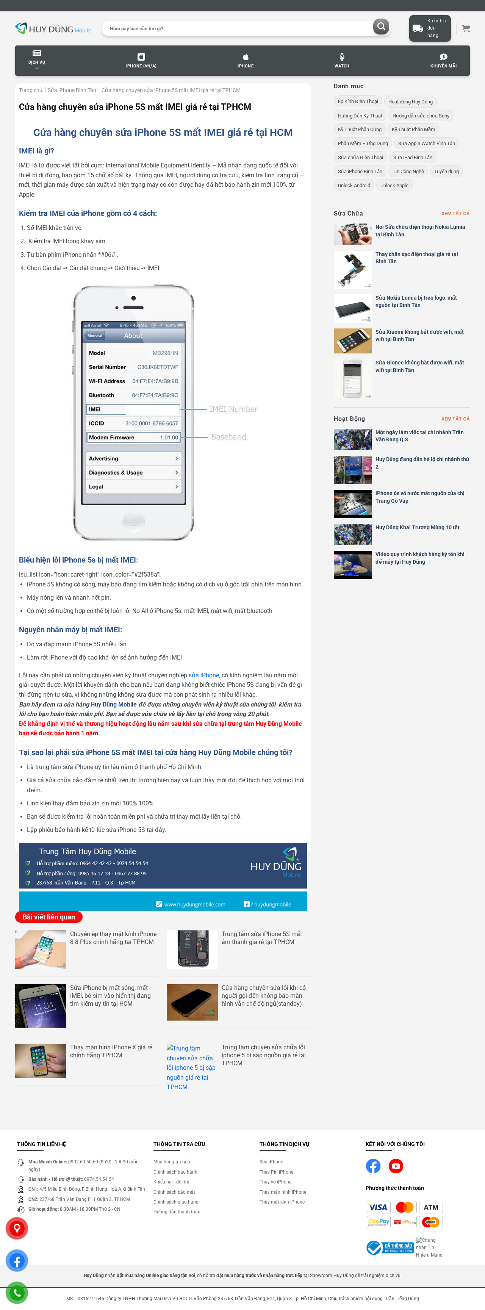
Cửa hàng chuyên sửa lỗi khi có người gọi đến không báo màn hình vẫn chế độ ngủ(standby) (264, 995)
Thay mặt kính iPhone (282, 1202)
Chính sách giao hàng (176, 1202)
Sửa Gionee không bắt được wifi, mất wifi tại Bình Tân (419, 366)
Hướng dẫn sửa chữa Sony (421, 116)
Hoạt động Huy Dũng (410, 102)
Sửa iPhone (271, 1162)
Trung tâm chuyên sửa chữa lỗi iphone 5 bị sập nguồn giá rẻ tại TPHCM (264, 1055)
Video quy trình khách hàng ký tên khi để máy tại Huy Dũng (420, 558)
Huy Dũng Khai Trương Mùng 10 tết (417, 527)
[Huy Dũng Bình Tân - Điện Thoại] (53, 28)
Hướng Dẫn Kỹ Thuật (360, 116)
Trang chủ (30, 90)
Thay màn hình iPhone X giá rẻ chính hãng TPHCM (111, 1051)
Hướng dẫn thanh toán (176, 1212)
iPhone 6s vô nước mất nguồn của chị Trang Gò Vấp (420, 497)
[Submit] (381, 27)
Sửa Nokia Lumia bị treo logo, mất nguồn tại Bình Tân (416, 301)
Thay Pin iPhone (276, 1172)
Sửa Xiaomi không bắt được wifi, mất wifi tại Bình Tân (419, 335)
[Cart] (466, 28)
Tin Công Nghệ (408, 171)
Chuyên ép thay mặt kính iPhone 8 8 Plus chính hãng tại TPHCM (113, 938)
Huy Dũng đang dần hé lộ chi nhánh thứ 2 (422, 463)
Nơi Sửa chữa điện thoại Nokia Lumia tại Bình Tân (420, 231)
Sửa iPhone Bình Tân (72, 90)
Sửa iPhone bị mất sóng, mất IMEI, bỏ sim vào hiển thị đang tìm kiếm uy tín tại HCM (110, 995)
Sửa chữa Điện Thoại (360, 157)
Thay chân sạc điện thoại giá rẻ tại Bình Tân (416, 258)
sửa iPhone (204, 675)
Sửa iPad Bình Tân (412, 157)
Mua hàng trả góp (171, 1162)
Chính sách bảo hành (175, 1172)
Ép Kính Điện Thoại (358, 101)
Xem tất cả (455, 213)
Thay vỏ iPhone (275, 1182)
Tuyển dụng (446, 171)
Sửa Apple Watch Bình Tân (426, 143)
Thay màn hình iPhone (283, 1192)
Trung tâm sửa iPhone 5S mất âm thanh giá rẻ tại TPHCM (262, 938)
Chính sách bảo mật (174, 1192)
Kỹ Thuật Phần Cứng (360, 129)
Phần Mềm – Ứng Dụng (363, 143)
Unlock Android (354, 185)
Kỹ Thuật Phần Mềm (413, 129)
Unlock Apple (394, 185)
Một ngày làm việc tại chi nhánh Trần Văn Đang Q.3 (419, 436)
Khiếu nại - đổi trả (171, 1182)
